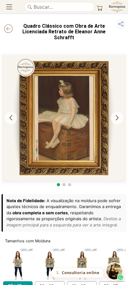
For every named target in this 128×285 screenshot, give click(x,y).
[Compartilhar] (121, 24)
